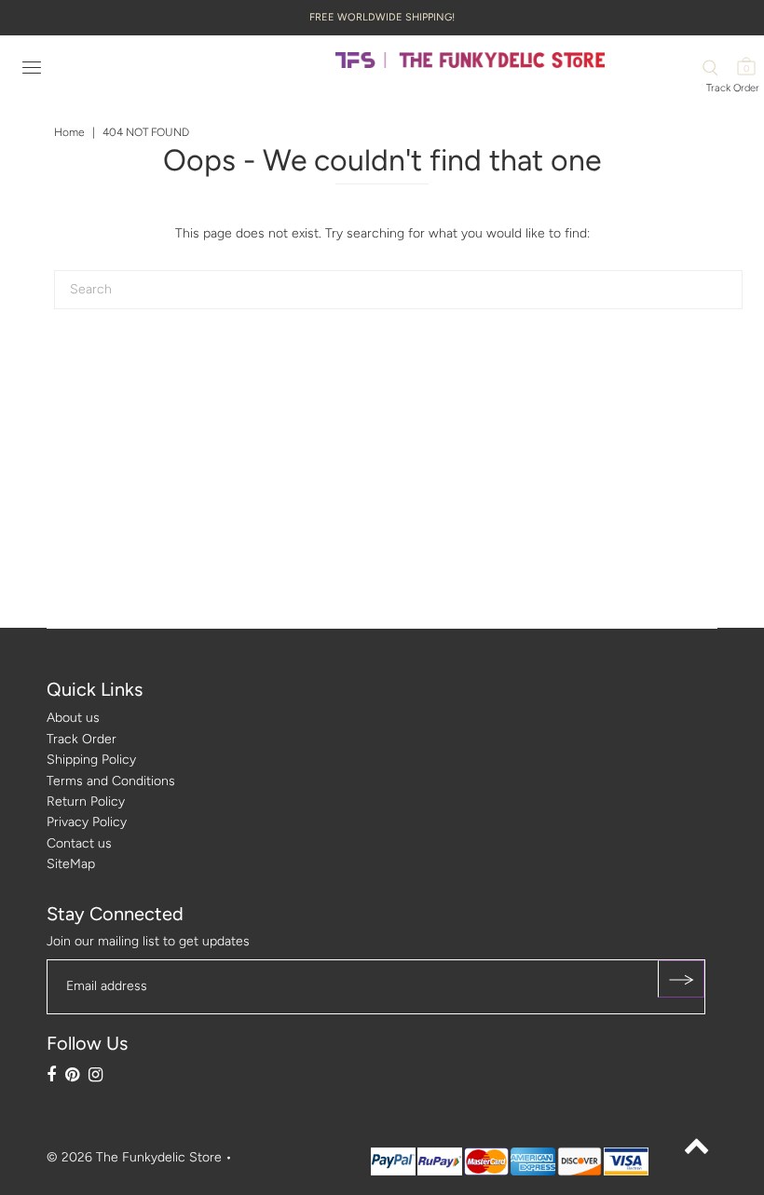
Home (69, 132)
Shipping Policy (91, 759)
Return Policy (86, 801)
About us (73, 718)
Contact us (79, 843)
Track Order (732, 88)
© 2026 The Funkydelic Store (134, 1157)
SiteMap (71, 864)
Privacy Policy (87, 822)
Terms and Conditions (111, 781)
